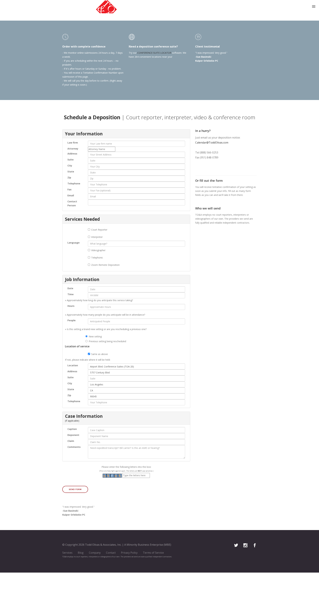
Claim (70, 441)
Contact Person (72, 203)
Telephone (73, 183)
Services (67, 552)
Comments (74, 446)
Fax (69, 189)
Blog (81, 552)
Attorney (72, 148)
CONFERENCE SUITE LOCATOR (154, 52)
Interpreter (97, 237)
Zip (69, 177)
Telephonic (97, 257)
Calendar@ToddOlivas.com (211, 142)
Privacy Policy (129, 552)
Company (95, 552)
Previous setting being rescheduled (107, 341)
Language (73, 242)
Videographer (98, 250)
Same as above (99, 354)
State (70, 171)
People (71, 320)
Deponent (73, 435)
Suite (70, 159)
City (69, 165)
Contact (111, 552)
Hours (70, 305)
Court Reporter (99, 229)
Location (72, 365)
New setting (95, 336)
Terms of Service (153, 552)
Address (72, 153)
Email (70, 195)
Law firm (72, 142)
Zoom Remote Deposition (105, 264)
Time (70, 294)
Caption (72, 429)
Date (70, 288)
